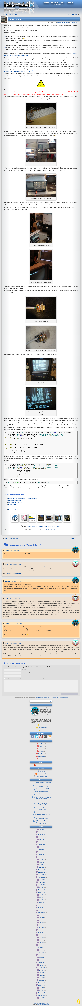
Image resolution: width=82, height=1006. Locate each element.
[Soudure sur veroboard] (41, 319)
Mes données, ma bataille (42, 791)
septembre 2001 (42, 967)
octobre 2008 (42, 935)
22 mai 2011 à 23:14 (15, 550)
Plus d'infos (42, 725)
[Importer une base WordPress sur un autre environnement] (15, 518)
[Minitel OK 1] (41, 380)
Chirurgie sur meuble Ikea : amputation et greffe (42, 804)
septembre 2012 (42, 877)
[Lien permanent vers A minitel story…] (4, 20)
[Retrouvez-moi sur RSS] (50, 737)
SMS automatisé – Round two (42, 820)
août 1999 (41, 990)
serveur (58, 526)
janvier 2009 (42, 927)
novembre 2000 (41, 985)
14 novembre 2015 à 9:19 (16, 581)
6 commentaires (74, 22)
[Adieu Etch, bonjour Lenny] (23, 518)
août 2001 (41, 970)
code (28, 526)
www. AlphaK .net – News (43, 1004)
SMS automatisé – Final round (43, 812)
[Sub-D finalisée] (41, 348)
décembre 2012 (41, 869)
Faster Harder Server (13, 509)
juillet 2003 (41, 957)
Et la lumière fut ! (72, 14)
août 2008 (41, 937)
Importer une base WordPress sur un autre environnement (22, 498)
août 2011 (41, 887)
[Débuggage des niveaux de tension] (41, 196)
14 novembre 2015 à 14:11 (16, 623)
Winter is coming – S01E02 (42, 807)
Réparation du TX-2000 (11, 14)
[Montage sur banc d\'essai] (41, 124)
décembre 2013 (41, 852)
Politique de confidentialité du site (41, 1003)
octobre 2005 (42, 945)
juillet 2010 (41, 897)
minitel (54, 526)
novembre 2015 (41, 834)
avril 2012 (42, 879)
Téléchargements (43, 727)
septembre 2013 (42, 857)
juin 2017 (42, 829)
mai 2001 (42, 975)
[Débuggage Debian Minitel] (41, 243)
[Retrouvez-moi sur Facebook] (32, 737)
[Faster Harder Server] (67, 518)
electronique (43, 526)
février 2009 (41, 925)
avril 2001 (42, 977)
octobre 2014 (42, 844)
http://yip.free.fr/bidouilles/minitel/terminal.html (17, 71)
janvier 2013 (42, 867)
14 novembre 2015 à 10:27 (15, 598)
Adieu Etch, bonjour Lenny (14, 500)
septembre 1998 (42, 995)
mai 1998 (42, 997)
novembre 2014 (41, 842)
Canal (7, 564)
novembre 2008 (41, 932)
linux (49, 526)
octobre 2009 (42, 909)
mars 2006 (41, 942)
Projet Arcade (41, 753)
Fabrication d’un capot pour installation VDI (42, 794)
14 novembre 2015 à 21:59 (15, 643)
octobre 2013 (42, 854)
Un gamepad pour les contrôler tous (42, 782)
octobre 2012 (42, 874)
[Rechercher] (50, 701)
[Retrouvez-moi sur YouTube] (41, 737)
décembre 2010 (41, 889)
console (32, 526)
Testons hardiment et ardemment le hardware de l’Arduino (22, 506)
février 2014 (41, 849)
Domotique (41, 748)
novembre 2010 (41, 892)
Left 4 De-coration (42, 823)
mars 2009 (41, 922)
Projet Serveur (65, 22)
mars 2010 (41, 899)
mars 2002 (41, 965)
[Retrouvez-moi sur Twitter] (37, 737)
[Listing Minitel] (41, 409)
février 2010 (41, 902)
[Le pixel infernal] (41, 518)
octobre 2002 (42, 962)
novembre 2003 (41, 955)
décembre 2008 (41, 930)
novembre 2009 (41, 907)
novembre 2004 (41, 947)
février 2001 (41, 980)
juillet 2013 (41, 862)
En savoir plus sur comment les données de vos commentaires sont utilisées (52, 697)
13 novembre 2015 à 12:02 (15, 564)
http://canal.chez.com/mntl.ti (14, 573)
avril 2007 (42, 940)
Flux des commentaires (42, 776)
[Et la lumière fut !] (58, 518)
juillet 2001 (41, 972)
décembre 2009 (41, 904)
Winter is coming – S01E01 (42, 818)
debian (38, 526)
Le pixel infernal (12, 504)
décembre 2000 (41, 982)
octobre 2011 (42, 882)
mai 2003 (42, 960)
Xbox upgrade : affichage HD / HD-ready (42, 815)
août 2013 (41, 859)
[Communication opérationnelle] (41, 279)
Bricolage (59, 22)
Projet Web (41, 758)
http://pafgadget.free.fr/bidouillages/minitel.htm (16, 555)
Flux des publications (42, 773)
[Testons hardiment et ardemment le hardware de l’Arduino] (49, 518)
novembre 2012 (41, 872)
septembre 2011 (42, 884)
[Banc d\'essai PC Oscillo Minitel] (41, 161)
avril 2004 (42, 950)
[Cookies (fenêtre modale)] (78, 1001)
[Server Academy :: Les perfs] (32, 518)
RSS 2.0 (36, 531)
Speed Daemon (42, 809)
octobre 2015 (42, 837)
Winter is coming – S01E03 (42, 788)
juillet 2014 (41, 847)
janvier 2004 (42, 952)
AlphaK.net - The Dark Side (42, 765)
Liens (42, 730)
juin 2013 (42, 864)
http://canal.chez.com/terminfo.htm (37, 566)
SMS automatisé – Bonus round (42, 801)
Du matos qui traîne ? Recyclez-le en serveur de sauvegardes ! (42, 798)
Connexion (42, 771)
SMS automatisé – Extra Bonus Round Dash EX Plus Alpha (42, 786)
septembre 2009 (42, 912)
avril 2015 (42, 839)
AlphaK (7, 550)
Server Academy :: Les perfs (15, 502)
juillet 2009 (41, 914)
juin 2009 (42, 917)
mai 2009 (42, 919)
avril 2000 (42, 987)
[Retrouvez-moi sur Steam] (45, 737)
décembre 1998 (41, 992)
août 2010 (41, 894)
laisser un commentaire (50, 531)
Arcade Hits (41, 743)
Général (41, 751)
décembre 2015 (41, 832)
